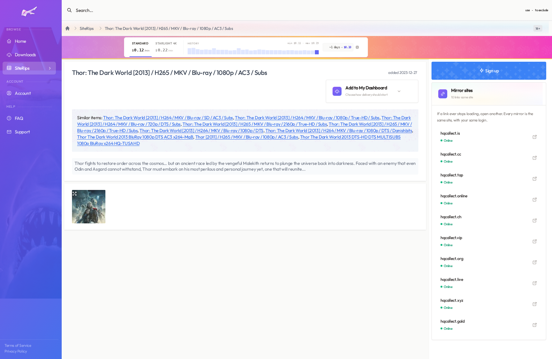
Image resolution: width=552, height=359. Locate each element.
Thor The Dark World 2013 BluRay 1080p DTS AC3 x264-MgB (135, 137)
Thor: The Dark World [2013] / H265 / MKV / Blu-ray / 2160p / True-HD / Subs (255, 124)
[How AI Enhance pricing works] (357, 47)
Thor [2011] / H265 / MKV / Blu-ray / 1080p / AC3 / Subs (246, 137)
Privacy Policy (15, 351)
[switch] (537, 28)
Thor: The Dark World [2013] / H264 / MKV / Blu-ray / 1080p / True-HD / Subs (307, 118)
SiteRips (87, 28)
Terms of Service (17, 345)
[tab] (140, 47)
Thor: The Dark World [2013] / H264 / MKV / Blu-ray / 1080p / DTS (201, 130)
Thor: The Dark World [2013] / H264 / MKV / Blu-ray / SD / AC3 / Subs (168, 118)
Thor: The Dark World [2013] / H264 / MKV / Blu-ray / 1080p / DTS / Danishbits (338, 130)
